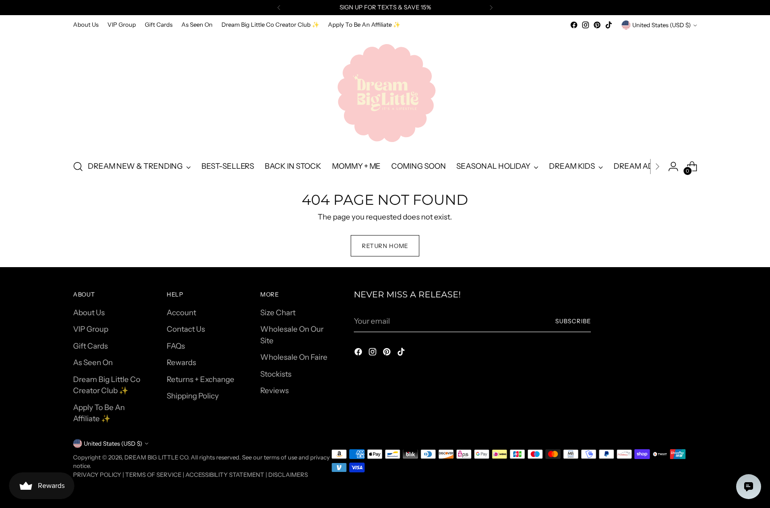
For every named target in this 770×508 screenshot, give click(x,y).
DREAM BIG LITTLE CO (156, 457)
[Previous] (279, 7)
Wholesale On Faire (294, 357)
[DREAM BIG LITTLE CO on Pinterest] (597, 25)
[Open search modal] (78, 166)
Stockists (275, 374)
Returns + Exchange (200, 379)
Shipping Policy (193, 395)
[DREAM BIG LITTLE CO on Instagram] (586, 25)
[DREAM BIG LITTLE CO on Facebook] (574, 25)
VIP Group (90, 329)
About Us (89, 312)
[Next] (491, 7)
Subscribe (573, 321)
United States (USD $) (661, 24)
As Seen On (93, 362)
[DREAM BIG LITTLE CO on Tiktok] (609, 25)
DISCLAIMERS (288, 474)
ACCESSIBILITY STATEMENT (224, 474)
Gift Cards (90, 345)
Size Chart (277, 312)
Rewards (181, 362)
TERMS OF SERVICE (153, 474)
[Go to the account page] (673, 166)
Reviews (274, 390)
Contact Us (186, 329)
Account (181, 312)
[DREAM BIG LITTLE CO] (385, 91)
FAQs (176, 345)
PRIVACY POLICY (97, 474)
